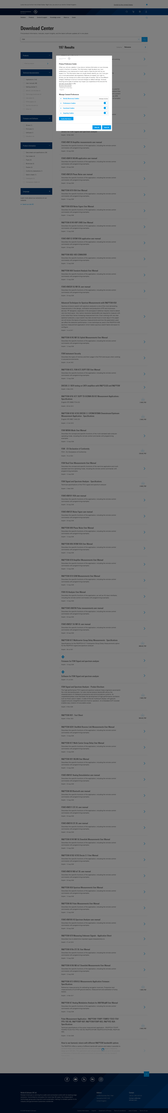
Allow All (96, 127)
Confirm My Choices (66, 119)
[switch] (106, 103)
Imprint (62, 89)
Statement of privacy (66, 87)
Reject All (106, 127)
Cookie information (65, 85)
